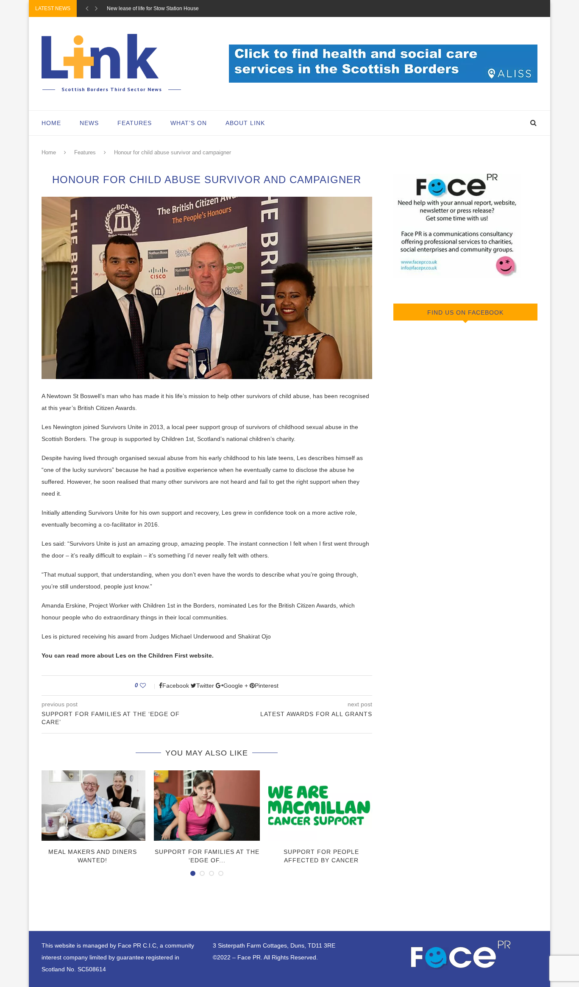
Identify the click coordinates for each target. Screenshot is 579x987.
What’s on (188, 123)
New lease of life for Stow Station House (153, 8)
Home (51, 123)
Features (134, 123)
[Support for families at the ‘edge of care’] (207, 805)
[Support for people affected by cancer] (321, 805)
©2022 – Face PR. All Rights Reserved (264, 957)
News (89, 123)
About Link (245, 123)
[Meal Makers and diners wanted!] (92, 805)
